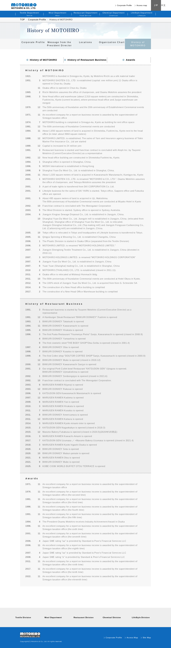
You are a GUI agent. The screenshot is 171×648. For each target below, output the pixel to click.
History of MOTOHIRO (137, 44)
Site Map (147, 637)
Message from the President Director (59, 44)
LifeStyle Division (141, 617)
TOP (22, 19)
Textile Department (29, 14)
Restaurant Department (85, 14)
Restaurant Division (84, 617)
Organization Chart (112, 42)
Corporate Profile (124, 5)
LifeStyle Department (141, 14)
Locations (85, 42)
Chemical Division (112, 617)
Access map (142, 5)
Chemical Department (114, 14)
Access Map (132, 637)
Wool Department (57, 14)
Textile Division (23, 617)
